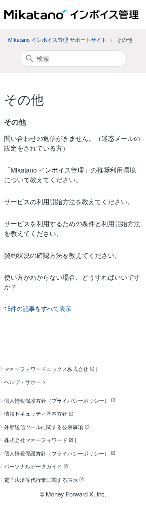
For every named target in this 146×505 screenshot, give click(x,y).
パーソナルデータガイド (33, 466)
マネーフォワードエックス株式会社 (46, 369)
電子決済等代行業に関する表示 (41, 479)
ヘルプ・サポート (25, 382)
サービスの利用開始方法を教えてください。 (69, 201)
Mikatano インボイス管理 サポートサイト (57, 39)
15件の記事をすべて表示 (37, 308)
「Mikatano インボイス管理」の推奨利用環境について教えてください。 (70, 174)
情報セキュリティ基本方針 (35, 413)
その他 (15, 122)
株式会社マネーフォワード (35, 440)
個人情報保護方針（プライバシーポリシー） (57, 400)
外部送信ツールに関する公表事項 (43, 427)
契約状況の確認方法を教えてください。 (62, 255)
